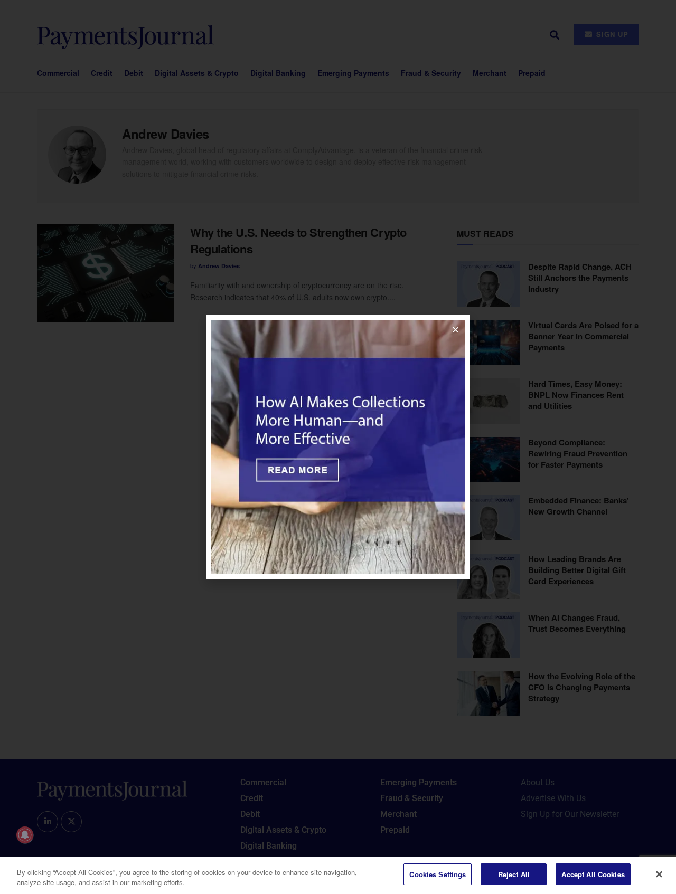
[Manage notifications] (24, 834)
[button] (455, 330)
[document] (338, 447)
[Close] (659, 874)
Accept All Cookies (592, 874)
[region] (338, 875)
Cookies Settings (437, 874)
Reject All (514, 874)
